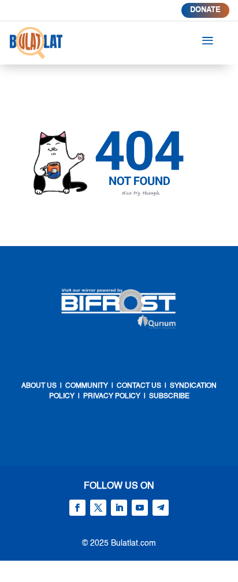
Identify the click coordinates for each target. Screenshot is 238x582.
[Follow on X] (98, 508)
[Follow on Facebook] (77, 508)
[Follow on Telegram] (161, 508)
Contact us (138, 386)
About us (39, 386)
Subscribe (169, 396)
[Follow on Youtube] (140, 508)
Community (86, 386)
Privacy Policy (111, 396)
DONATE (205, 10)
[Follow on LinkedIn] (119, 508)
